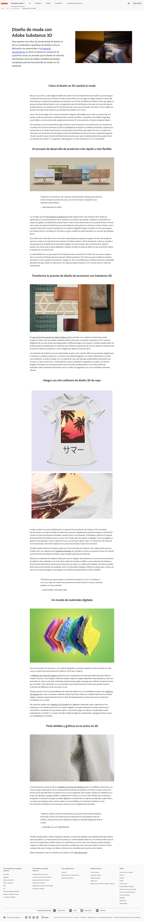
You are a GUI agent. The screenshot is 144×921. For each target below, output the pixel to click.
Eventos (122, 881)
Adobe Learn (94, 881)
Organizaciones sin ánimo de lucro (70, 875)
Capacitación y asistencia (74, 3)
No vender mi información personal (123, 917)
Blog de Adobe (123, 903)
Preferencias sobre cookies (105, 917)
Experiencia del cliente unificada (40, 880)
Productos (38, 3)
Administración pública (67, 878)
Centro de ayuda (95, 872)
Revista (48, 3)
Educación (64, 872)
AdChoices (138, 917)
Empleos (122, 878)
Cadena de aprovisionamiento (127, 892)
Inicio (2, 8)
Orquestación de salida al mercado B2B (42, 885)
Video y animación (8, 883)
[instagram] (30, 917)
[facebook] (26, 917)
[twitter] (34, 917)
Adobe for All (123, 900)
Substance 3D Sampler (59, 704)
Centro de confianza (125, 895)
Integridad (122, 898)
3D (30, 3)
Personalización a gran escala (40, 874)
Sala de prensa (123, 883)
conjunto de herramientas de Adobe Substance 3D (51, 337)
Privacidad (83, 917)
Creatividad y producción (38, 883)
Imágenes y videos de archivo (11, 894)
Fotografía (6, 877)
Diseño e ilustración (8, 880)
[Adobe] (4, 3)
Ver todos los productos (9, 897)
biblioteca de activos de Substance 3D (46, 675)
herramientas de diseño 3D (56, 217)
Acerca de (122, 875)
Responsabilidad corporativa (127, 886)
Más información (80, 852)
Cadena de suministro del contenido (41, 877)
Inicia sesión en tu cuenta (126, 872)
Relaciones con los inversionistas (128, 889)
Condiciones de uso (92, 917)
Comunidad (58, 3)
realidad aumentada (63, 551)
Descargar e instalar (96, 875)
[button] (128, 3)
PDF (4, 885)
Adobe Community (95, 878)
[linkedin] (37, 917)
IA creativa (6, 874)
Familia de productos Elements (11, 891)
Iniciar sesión (137, 3)
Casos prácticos (15, 8)
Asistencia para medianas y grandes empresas (102, 883)
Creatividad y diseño (17, 3)
